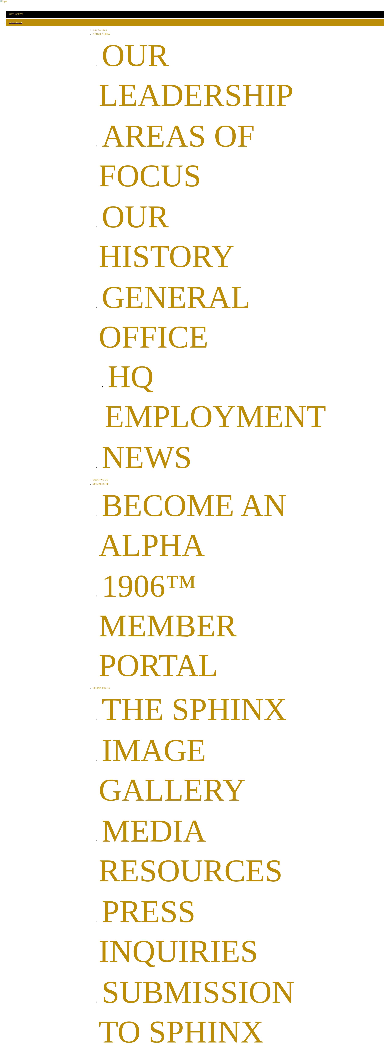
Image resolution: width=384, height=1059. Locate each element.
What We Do (100, 480)
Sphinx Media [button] (101, 688)
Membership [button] (100, 484)
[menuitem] (195, 14)
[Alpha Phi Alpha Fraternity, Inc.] (192, 4)
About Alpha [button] (101, 34)
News (147, 457)
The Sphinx (194, 709)
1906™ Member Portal (168, 625)
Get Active (100, 30)
